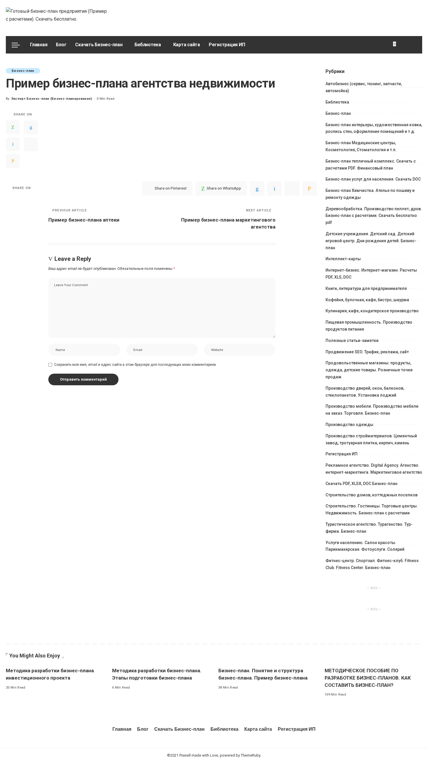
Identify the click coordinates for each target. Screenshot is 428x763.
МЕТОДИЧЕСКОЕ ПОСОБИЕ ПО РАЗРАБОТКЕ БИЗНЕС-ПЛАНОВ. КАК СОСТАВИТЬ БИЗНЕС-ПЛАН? (368, 678)
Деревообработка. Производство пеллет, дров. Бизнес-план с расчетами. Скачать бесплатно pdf (374, 215)
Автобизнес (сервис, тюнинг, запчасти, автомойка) (364, 87)
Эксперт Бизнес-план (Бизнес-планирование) (51, 99)
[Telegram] (31, 144)
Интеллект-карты (343, 258)
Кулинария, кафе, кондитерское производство (372, 311)
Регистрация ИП (342, 454)
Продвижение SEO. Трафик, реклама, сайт (367, 352)
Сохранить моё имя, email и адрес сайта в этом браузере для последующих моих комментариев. (135, 365)
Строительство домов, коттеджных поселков (372, 495)
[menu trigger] (19, 45)
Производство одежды (349, 424)
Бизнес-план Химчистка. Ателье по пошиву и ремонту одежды (370, 194)
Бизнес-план (23, 71)
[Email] (13, 161)
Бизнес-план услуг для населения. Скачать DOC (373, 179)
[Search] (412, 45)
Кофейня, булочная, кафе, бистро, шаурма (367, 299)
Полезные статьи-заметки (352, 340)
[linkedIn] (31, 127)
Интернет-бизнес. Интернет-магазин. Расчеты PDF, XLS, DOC (371, 273)
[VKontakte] (13, 144)
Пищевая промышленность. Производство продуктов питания (369, 325)
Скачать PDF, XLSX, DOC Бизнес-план (361, 483)
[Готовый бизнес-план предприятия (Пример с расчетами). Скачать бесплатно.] (58, 18)
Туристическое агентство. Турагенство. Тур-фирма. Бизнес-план (369, 528)
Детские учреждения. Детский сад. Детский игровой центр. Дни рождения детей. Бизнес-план (371, 240)
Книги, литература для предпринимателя (366, 288)
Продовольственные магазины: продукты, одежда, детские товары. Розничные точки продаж (369, 370)
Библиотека (337, 102)
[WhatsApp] (13, 127)
